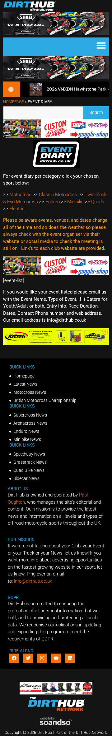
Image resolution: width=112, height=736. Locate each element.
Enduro (52, 202)
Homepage (13, 101)
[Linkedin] (70, 658)
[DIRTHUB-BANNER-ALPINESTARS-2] (56, 693)
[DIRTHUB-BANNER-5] (56, 136)
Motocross (20, 194)
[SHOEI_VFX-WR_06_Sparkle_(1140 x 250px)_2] (56, 34)
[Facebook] (14, 658)
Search (99, 111)
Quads (97, 202)
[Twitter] (28, 658)
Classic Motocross (58, 194)
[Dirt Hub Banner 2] (56, 343)
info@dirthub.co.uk (33, 581)
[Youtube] (56, 658)
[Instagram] (42, 658)
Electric (17, 208)
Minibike (75, 202)
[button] (101, 45)
